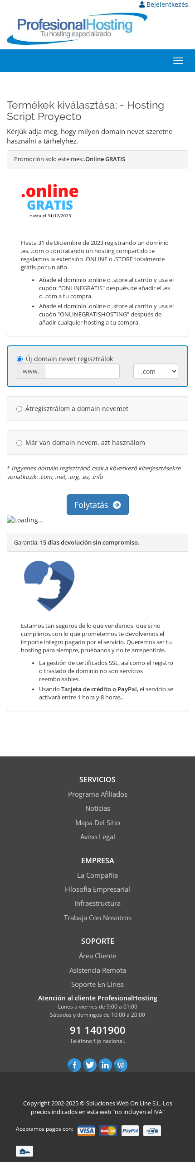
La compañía (97, 875)
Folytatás (93, 504)
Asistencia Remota (97, 970)
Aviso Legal (97, 836)
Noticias (97, 808)
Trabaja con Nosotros (98, 917)
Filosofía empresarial (97, 889)
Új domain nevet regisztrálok (69, 358)
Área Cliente (97, 955)
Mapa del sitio (97, 822)
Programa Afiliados (97, 794)
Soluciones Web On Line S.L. (123, 1103)
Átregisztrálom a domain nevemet (76, 408)
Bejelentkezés (166, 4)
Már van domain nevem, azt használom (85, 442)
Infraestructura (97, 903)
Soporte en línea (97, 984)
